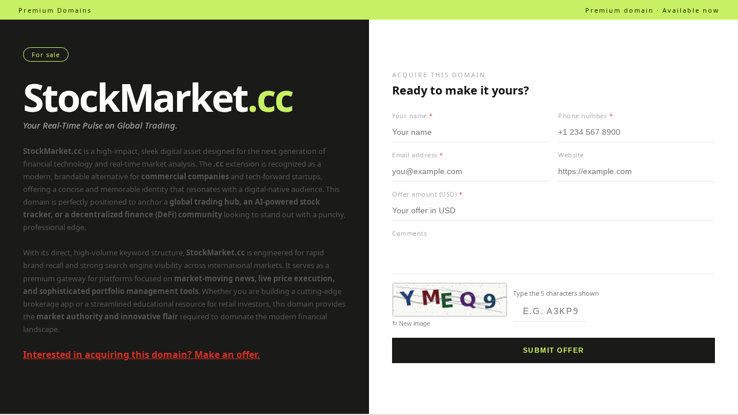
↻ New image (411, 323)
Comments (409, 233)
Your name (412, 115)
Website (571, 154)
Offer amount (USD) (427, 194)
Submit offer (554, 350)
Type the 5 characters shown (556, 293)
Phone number (585, 115)
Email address (417, 154)
